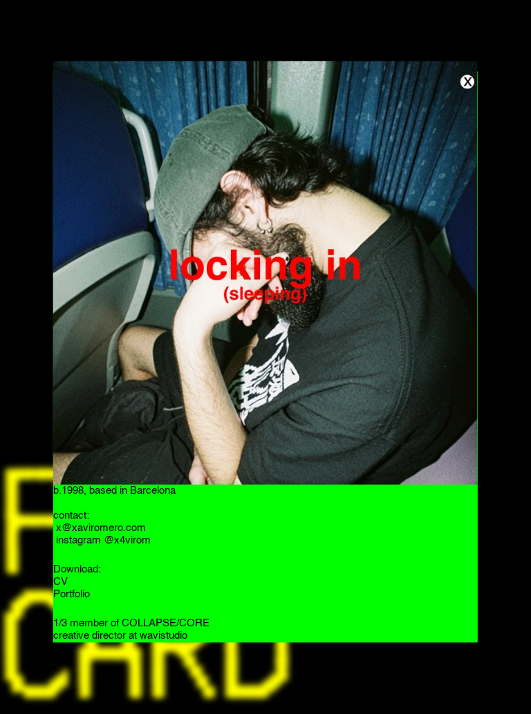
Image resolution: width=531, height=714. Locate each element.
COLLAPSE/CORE (165, 624)
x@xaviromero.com (99, 528)
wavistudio (163, 636)
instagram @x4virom (102, 541)
